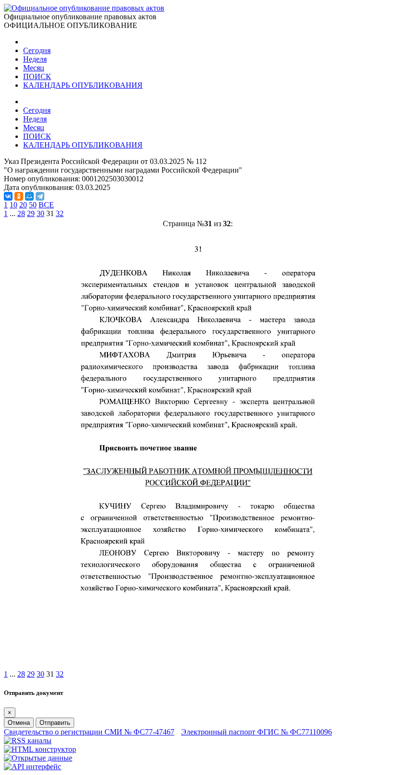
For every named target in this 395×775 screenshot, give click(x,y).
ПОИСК (37, 76)
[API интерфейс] (32, 766)
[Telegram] (40, 196)
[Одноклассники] (18, 196)
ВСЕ (46, 205)
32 (60, 213)
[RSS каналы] (28, 740)
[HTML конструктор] (40, 749)
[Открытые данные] (38, 758)
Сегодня (37, 50)
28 (21, 213)
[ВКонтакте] (8, 196)
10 (13, 205)
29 (31, 213)
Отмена (19, 722)
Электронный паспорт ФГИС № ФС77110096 (256, 732)
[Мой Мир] (29, 196)
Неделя (35, 59)
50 (33, 205)
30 (40, 213)
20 (23, 205)
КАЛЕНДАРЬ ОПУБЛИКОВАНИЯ (83, 85)
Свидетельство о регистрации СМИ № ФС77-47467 (89, 732)
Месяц (33, 68)
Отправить (55, 722)
